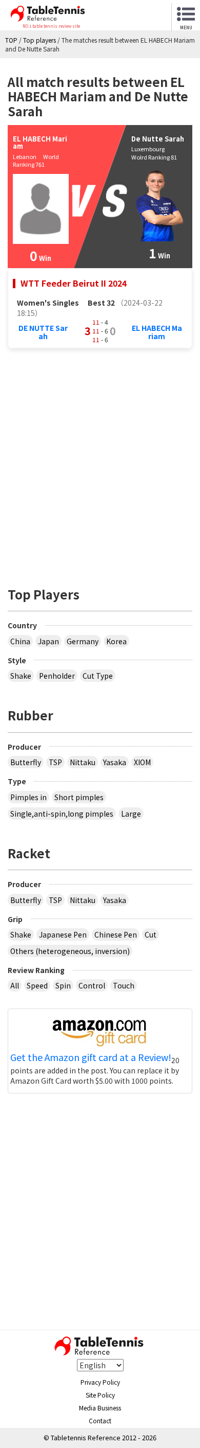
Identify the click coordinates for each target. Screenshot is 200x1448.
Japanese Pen (63, 934)
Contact (100, 1420)
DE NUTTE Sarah (43, 332)
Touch (123, 985)
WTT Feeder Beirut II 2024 (74, 283)
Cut (150, 934)
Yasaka (114, 762)
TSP (55, 762)
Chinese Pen (115, 934)
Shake (20, 675)
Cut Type (98, 675)
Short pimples (79, 797)
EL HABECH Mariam (157, 332)
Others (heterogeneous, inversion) (70, 951)
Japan (48, 641)
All (14, 985)
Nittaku (82, 762)
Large (131, 813)
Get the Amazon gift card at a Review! (90, 1057)
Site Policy (100, 1394)
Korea (116, 641)
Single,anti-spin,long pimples (61, 813)
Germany (82, 641)
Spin (63, 985)
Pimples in (28, 797)
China (20, 641)
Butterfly (25, 762)
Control (91, 985)
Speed (37, 985)
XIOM (142, 762)
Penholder (57, 675)
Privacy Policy (100, 1382)
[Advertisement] (100, 462)
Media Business (100, 1407)
